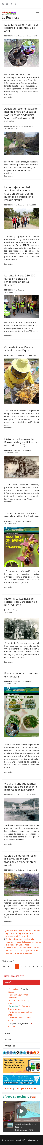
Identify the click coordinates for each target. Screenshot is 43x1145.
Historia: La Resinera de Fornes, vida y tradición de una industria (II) (20, 442)
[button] (21, 982)
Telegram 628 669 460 (18, 994)
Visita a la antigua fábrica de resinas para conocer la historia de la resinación (20, 787)
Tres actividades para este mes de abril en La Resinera (21, 514)
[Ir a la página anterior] (9, 966)
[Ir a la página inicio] (4, 966)
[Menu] (37, 13)
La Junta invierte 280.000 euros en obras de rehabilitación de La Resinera (19, 280)
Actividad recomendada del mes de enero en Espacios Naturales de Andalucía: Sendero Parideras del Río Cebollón (21, 115)
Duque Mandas (15, 1009)
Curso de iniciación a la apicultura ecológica (18, 348)
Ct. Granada (24, 1006)
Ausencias (13, 989)
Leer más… (8, 97)
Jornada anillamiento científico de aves (23, 930)
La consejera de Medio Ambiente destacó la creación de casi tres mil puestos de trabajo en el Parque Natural (19, 193)
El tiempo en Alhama (18, 1000)
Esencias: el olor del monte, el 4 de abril (21, 675)
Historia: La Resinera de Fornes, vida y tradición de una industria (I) (20, 602)
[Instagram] (15, 4)
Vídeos (11, 992)
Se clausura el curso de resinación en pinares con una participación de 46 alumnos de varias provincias (22, 950)
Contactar (12, 997)
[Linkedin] (11, 4)
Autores (11, 1026)
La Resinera (20, 36)
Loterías (11, 1003)
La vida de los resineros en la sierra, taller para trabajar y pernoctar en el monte (20, 860)
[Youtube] (7, 4)
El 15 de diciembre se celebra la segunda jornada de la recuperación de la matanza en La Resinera (23, 942)
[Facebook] (3, 4)
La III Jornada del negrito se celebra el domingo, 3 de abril (21, 28)
